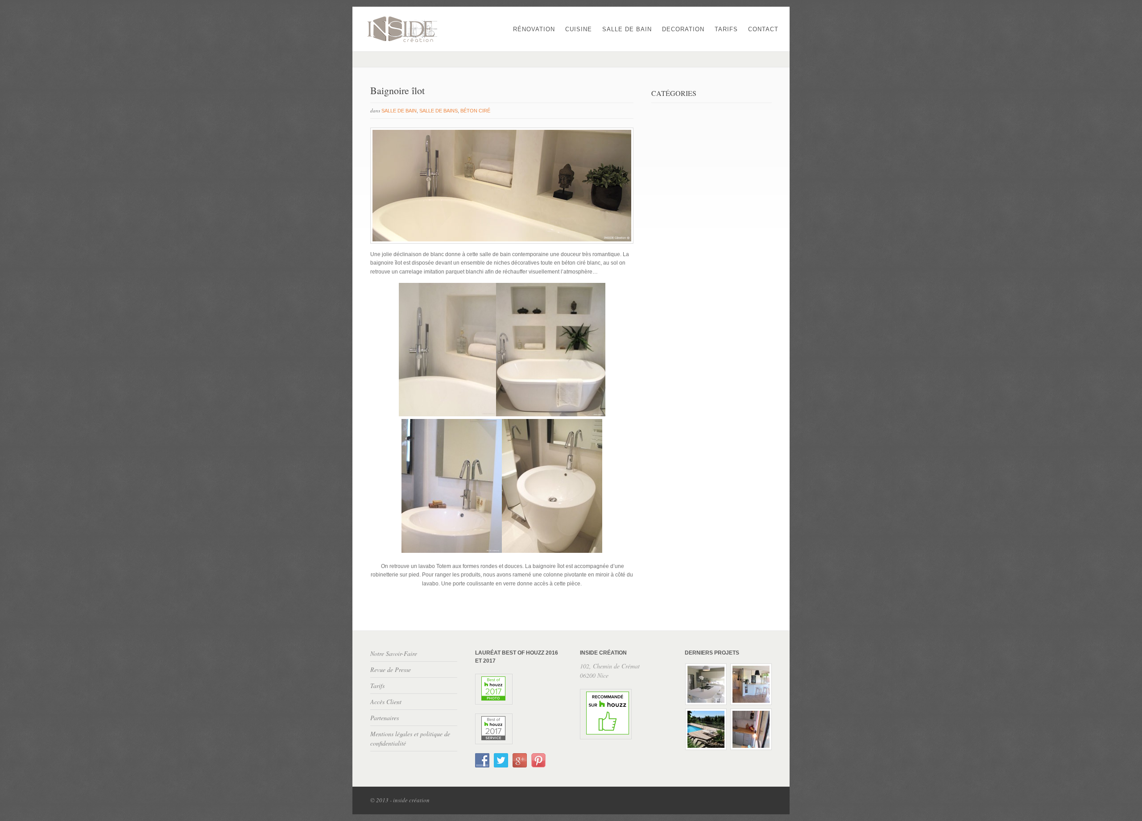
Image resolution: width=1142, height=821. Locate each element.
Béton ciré (475, 110)
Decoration (683, 29)
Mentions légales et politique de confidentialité (410, 738)
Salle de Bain (627, 29)
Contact (763, 29)
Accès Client (385, 701)
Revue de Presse (390, 669)
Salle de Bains (438, 110)
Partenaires (384, 717)
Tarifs (726, 29)
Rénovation (534, 29)
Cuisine (578, 29)
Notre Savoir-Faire (393, 653)
